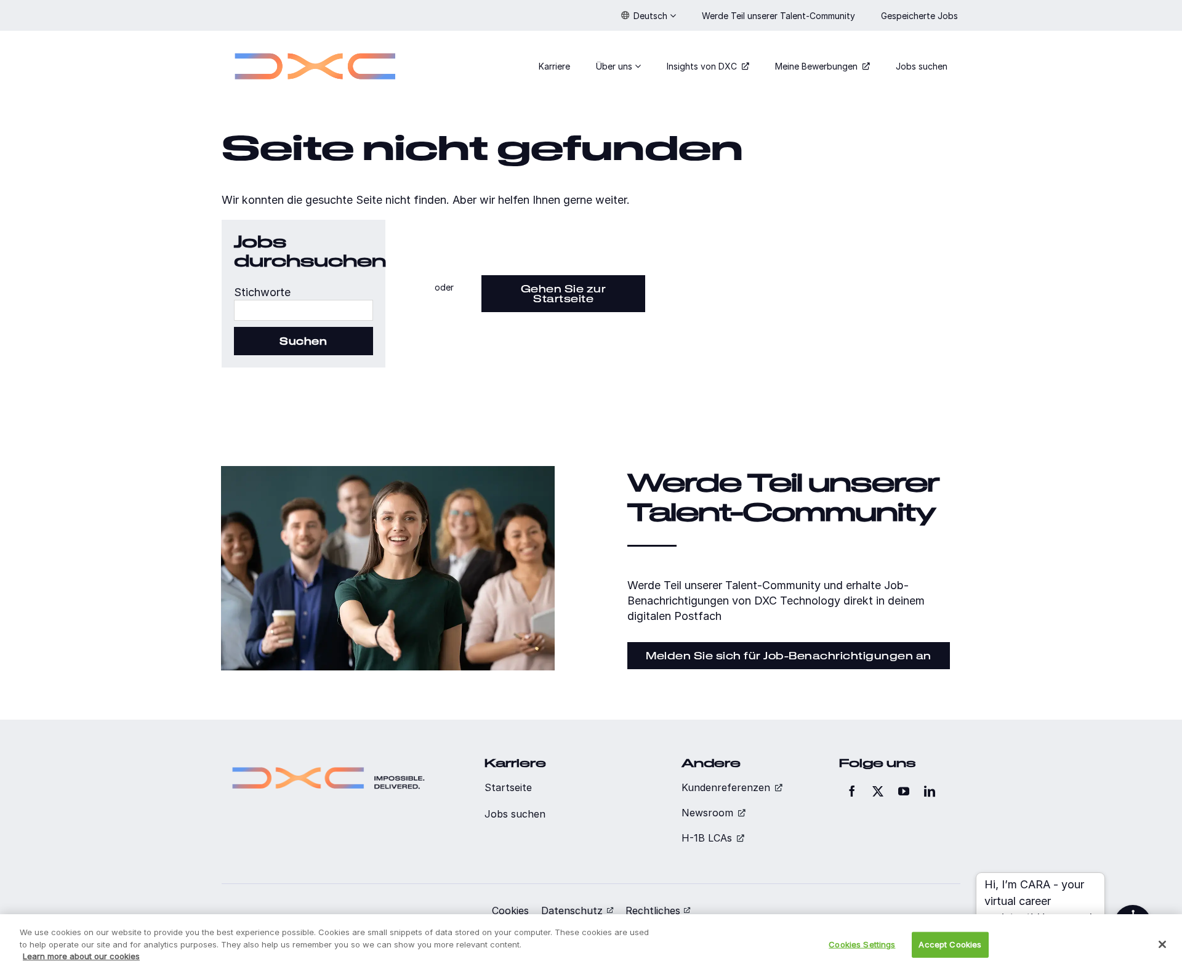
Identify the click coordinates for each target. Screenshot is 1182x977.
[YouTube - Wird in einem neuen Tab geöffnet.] (903, 791)
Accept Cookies (950, 944)
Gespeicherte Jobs (920, 15)
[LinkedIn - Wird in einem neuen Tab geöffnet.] (929, 791)
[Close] (1162, 944)
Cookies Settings (862, 944)
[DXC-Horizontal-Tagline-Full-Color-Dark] (328, 761)
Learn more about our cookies (81, 956)
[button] (648, 15)
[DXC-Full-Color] (315, 45)
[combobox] (303, 310)
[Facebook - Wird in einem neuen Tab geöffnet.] (852, 791)
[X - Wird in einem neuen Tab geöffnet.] (878, 791)
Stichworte (262, 292)
